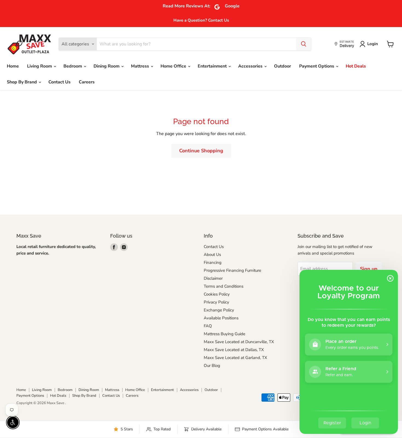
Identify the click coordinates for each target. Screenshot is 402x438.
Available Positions (221, 318)
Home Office (174, 66)
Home (13, 66)
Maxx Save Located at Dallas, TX (234, 349)
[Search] (303, 44)
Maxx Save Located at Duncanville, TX (239, 341)
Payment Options (317, 66)
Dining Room (107, 66)
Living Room (40, 66)
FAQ (208, 326)
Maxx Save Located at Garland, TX (235, 357)
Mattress (140, 66)
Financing (213, 262)
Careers (87, 82)
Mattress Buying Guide (224, 334)
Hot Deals (356, 66)
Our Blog (212, 365)
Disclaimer (213, 278)
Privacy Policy (216, 302)
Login (372, 43)
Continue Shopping (201, 150)
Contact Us (59, 82)
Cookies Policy (217, 294)
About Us (212, 254)
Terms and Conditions (223, 286)
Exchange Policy (219, 310)
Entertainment (213, 66)
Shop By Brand (22, 82)
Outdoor (282, 66)
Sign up (368, 268)
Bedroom (73, 66)
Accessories (251, 66)
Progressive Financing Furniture (232, 270)
